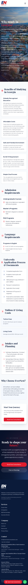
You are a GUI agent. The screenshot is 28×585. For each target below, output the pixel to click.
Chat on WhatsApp (14, 470)
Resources (4, 528)
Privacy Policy (4, 531)
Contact (3, 526)
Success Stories (5, 515)
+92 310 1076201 (5, 542)
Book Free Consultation (14, 419)
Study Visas (4, 507)
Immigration (4, 510)
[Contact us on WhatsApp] (25, 582)
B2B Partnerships (5, 512)
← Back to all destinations (8, 17)
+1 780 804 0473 (5, 547)
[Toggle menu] (25, 3)
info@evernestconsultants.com (9, 539)
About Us (3, 523)
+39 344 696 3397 (6, 556)
